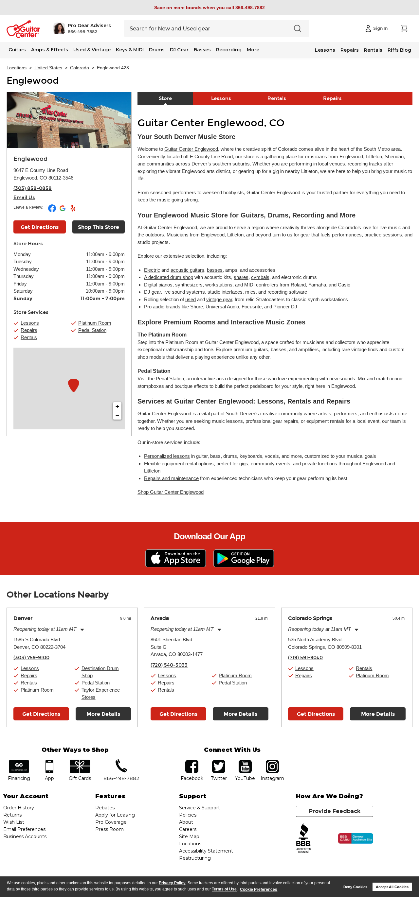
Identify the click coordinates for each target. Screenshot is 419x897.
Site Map (189, 836)
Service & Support (199, 808)
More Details (103, 714)
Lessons (325, 50)
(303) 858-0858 (32, 188)
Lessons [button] (30, 323)
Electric (152, 270)
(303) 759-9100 (31, 658)
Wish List (13, 822)
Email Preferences (24, 829)
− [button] (117, 415)
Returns (12, 815)
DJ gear (152, 292)
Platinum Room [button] (94, 323)
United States (48, 67)
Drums (157, 50)
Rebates (105, 808)
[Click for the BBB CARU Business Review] (355, 838)
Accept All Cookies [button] (392, 887)
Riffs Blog (399, 50)
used (190, 299)
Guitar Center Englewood (191, 149)
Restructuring (195, 858)
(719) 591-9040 (305, 658)
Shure (196, 306)
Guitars (17, 50)
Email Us (24, 197)
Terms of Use (224, 889)
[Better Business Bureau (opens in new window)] (304, 838)
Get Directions (40, 227)
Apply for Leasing (115, 815)
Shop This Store (98, 227)
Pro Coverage (111, 822)
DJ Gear (179, 50)
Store (165, 98)
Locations (17, 67)
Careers (187, 829)
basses (215, 270)
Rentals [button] (29, 337)
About (186, 822)
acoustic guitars (187, 270)
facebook (191, 762)
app (49, 762)
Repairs (349, 50)
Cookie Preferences (258, 889)
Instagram (272, 762)
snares (241, 277)
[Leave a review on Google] (63, 211)
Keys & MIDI (130, 50)
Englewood (33, 80)
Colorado (79, 67)
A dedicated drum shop (168, 277)
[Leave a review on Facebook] (52, 211)
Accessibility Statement (206, 851)
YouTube (245, 762)
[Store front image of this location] (69, 120)
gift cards (79, 762)
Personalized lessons (167, 456)
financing (19, 762)
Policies (187, 815)
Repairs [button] (29, 330)
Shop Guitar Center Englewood (170, 492)
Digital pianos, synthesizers (173, 284)
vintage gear (219, 299)
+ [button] (117, 406)
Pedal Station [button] (92, 330)
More (253, 50)
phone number (121, 762)
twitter (218, 762)
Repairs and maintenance (171, 478)
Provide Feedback (334, 811)
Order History (18, 808)
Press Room (109, 829)
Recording (229, 50)
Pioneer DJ (285, 306)
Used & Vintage (92, 50)
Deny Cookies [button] (355, 887)
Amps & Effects (49, 50)
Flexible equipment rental (170, 463)
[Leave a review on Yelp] (73, 211)
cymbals (260, 277)
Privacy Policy (172, 883)
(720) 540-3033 (169, 665)
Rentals (373, 50)
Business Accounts (24, 836)
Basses (202, 50)
